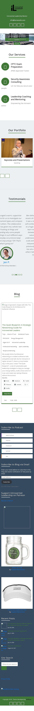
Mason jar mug (17, 566)
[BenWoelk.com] (17, 7)
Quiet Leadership (19, 349)
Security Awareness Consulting (20, 80)
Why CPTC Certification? (14, 645)
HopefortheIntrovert (18, 568)
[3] (16, 277)
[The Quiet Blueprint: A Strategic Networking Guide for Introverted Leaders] (4, 639)
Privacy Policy (5, 678)
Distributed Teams (18, 337)
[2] (14, 277)
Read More (17, 42)
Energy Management (12, 341)
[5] (19, 277)
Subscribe (6, 481)
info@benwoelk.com (17, 20)
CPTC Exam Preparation (16, 65)
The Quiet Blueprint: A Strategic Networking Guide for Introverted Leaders (20, 638)
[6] (21, 277)
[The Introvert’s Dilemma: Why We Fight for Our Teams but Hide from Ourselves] (4, 624)
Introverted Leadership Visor (17, 609)
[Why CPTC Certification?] (4, 647)
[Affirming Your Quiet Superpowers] (4, 632)
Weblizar (28, 698)
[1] (12, 277)
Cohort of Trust (6, 337)
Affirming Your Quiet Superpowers (17, 630)
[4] (18, 277)
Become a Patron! (7, 500)
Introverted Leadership (13, 345)
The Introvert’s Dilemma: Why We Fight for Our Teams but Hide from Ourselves (20, 623)
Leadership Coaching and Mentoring (21, 98)
